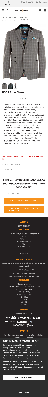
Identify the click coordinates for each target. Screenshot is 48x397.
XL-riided (24, 297)
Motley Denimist (24, 241)
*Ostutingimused (24, 284)
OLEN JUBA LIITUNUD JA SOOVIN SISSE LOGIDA (23, 209)
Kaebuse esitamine (24, 289)
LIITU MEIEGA (24, 226)
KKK (24, 236)
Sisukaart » (7, 169)
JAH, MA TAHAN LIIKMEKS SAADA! (24, 201)
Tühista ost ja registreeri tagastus (24, 234)
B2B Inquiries (24, 247)
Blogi (24, 244)
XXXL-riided (24, 302)
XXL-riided (24, 299)
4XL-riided (24, 305)
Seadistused (24, 392)
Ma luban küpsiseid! (24, 377)
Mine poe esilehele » (11, 164)
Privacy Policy (24, 292)
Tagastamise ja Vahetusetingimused (24, 286)
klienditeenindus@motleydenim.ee (31, 2)
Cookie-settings (24, 294)
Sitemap (24, 253)
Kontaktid (24, 239)
